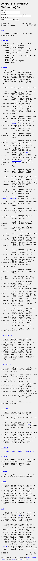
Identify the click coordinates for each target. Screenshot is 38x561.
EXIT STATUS (5, 409)
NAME (2, 30)
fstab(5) (30, 424)
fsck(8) (22, 531)
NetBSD (28, 557)
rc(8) (19, 515)
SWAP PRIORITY (6, 336)
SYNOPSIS (4, 40)
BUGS (2, 509)
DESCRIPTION (5, 67)
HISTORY (4, 456)
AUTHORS (4, 471)
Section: (4, 14)
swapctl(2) (16, 123)
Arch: (26, 14)
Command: (4, 10)
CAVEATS (4, 482)
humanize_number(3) (9, 198)
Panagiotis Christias (23, 559)
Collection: (4, 17)
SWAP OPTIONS (6, 364)
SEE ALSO (4, 448)
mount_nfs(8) (30, 451)
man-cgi (14, 559)
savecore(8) (17, 161)
